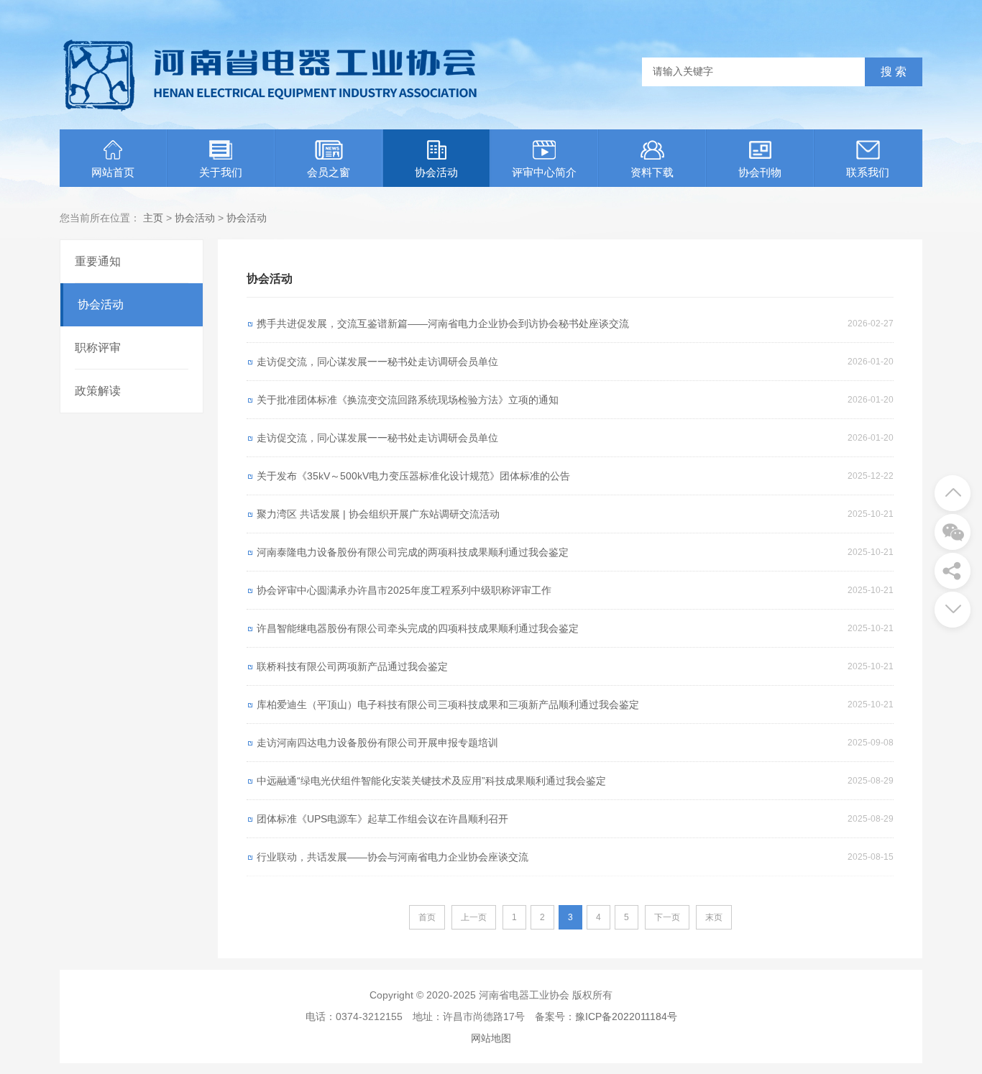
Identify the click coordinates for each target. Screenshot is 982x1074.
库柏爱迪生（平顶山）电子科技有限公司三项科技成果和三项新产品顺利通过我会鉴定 (448, 704)
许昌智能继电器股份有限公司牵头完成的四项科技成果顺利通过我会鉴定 (418, 628)
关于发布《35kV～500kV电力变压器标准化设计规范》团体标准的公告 (413, 476)
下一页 (667, 917)
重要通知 (98, 261)
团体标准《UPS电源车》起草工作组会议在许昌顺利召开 (382, 819)
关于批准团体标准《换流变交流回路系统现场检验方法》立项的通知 (408, 399)
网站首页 (112, 172)
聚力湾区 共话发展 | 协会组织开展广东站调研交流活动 (378, 514)
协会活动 (436, 172)
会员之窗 (328, 172)
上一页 (474, 917)
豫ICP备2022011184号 (626, 1016)
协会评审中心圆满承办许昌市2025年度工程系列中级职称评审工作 (404, 590)
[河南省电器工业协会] (271, 112)
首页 (427, 917)
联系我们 (867, 172)
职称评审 (98, 347)
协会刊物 (759, 172)
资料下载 (652, 172)
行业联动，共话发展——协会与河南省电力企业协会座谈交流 (392, 857)
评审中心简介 (544, 172)
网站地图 (491, 1038)
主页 (153, 218)
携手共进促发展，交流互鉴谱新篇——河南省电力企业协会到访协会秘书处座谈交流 (443, 323)
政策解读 (98, 391)
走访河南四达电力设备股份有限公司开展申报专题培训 (377, 742)
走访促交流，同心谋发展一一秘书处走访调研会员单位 (377, 361)
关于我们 (220, 172)
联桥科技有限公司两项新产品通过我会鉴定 (352, 666)
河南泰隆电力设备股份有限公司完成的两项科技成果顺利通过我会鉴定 (413, 552)
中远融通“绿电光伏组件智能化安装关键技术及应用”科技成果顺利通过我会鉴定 (431, 780)
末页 (713, 917)
